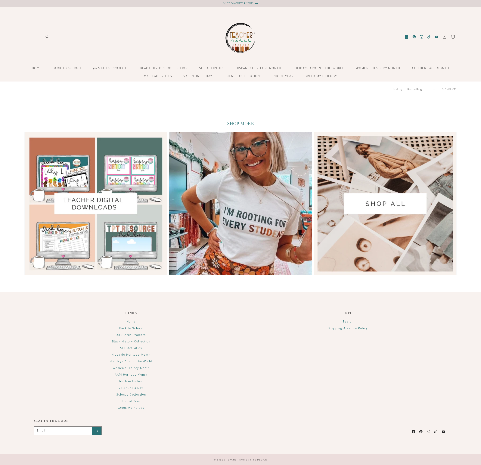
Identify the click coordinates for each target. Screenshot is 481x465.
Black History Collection (131, 341)
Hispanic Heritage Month (131, 354)
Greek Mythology (131, 407)
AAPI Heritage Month (131, 374)
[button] (47, 37)
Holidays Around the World (131, 361)
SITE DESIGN (258, 460)
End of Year (131, 401)
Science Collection (131, 394)
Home (131, 321)
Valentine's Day (131, 387)
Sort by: (398, 89)
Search (348, 321)
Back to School (131, 328)
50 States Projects (131, 334)
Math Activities (131, 381)
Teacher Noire (236, 460)
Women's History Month (131, 368)
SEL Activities (131, 348)
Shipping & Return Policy (348, 328)
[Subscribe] (96, 431)
